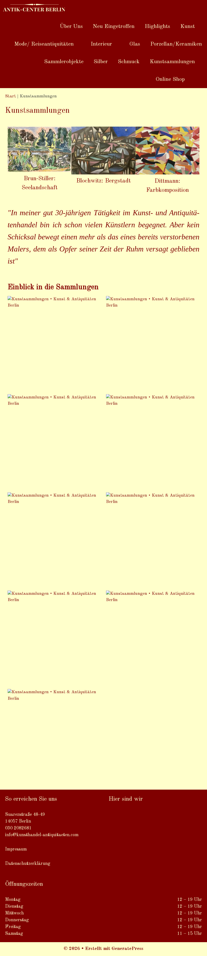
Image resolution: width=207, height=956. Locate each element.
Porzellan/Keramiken (176, 44)
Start (10, 96)
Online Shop (170, 79)
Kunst (187, 26)
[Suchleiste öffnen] (198, 79)
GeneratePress (127, 948)
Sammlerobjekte (64, 61)
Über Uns (71, 26)
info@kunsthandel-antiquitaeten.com (42, 835)
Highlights (157, 26)
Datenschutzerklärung (27, 863)
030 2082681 (18, 828)
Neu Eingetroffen (114, 26)
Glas (134, 44)
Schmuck (129, 61)
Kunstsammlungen (172, 61)
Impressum (16, 849)
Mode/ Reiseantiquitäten (44, 44)
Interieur (101, 44)
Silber (101, 61)
